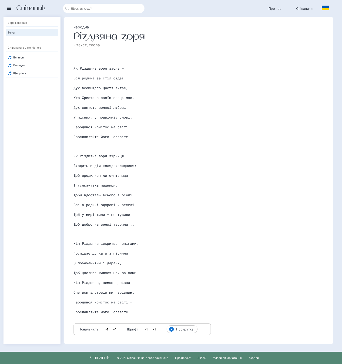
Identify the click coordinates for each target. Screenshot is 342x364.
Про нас (275, 8)
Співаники (304, 8)
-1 (106, 329)
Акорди (253, 358)
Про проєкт (183, 358)
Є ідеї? (202, 358)
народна (81, 27)
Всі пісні (19, 57)
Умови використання (227, 358)
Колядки (19, 65)
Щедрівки (19, 73)
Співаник (31, 8)
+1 (114, 329)
